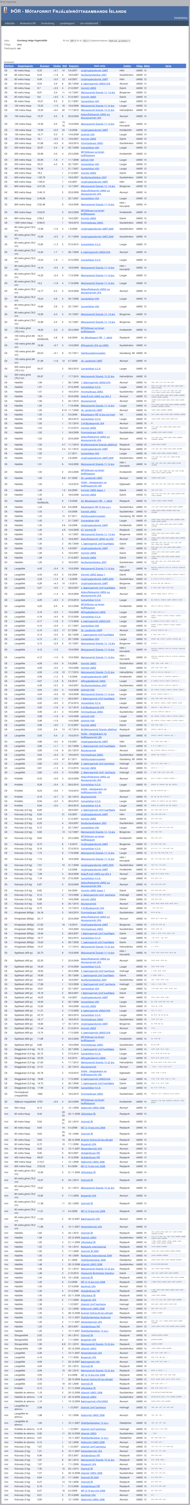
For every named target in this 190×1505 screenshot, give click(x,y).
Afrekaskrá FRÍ (28, 23)
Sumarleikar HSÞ (90, 101)
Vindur (57, 65)
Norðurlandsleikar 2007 (94, 74)
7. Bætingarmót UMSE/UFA (96, 382)
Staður (127, 65)
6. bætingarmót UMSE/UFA (95, 83)
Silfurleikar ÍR (88, 1113)
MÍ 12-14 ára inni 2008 (93, 1127)
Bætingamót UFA (90, 1218)
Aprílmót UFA (88, 1286)
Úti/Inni (8, 65)
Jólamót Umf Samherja (93, 1304)
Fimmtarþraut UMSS (92, 143)
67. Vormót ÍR (88, 529)
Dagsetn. (74, 65)
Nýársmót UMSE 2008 (93, 1107)
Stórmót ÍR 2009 (90, 1251)
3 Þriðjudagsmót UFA (92, 423)
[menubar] (51, 23)
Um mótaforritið (89, 23)
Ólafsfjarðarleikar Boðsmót (96, 1317)
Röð (64, 65)
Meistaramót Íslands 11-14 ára (97, 105)
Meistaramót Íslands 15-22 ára (97, 110)
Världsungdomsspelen (93, 353)
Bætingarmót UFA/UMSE (94, 1401)
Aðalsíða (9, 23)
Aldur (147, 65)
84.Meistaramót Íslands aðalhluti (99, 444)
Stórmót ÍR (87, 1121)
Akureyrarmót (88, 400)
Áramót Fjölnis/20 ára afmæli (97, 1139)
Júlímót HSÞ (87, 159)
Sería (168, 65)
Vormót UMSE (88, 88)
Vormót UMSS (88, 511)
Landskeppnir (67, 23)
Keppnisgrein (25, 65)
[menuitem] (9, 23)
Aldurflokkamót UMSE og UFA (97, 539)
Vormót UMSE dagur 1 (93, 490)
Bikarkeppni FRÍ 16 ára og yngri (98, 414)
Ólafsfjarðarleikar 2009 (93, 1259)
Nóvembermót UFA (91, 1148)
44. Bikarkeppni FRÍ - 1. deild (96, 337)
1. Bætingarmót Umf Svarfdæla (98, 746)
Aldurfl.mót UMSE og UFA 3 (96, 396)
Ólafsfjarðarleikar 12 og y (94, 1330)
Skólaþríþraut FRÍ (90, 1153)
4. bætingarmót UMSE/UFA (95, 621)
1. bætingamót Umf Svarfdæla (97, 543)
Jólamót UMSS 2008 (91, 1264)
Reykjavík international (93, 1246)
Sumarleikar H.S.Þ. (91, 244)
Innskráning (180, 17)
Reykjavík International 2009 (96, 1255)
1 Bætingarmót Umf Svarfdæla (97, 698)
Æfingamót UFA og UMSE (95, 345)
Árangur (45, 65)
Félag (139, 65)
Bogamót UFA (88, 1144)
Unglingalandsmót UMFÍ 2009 (97, 228)
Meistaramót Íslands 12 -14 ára (98, 92)
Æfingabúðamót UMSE (93, 612)
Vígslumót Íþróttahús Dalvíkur (97, 1273)
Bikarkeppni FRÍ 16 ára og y (96, 507)
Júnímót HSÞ (88, 134)
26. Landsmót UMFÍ (91, 360)
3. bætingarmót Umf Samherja (97, 763)
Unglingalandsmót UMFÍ (94, 70)
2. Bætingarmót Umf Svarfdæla (98, 587)
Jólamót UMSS (88, 1237)
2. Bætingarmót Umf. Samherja (98, 772)
